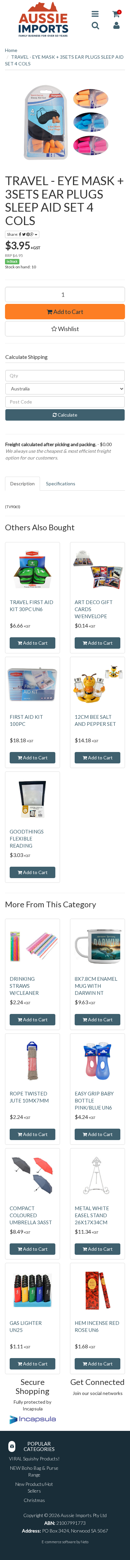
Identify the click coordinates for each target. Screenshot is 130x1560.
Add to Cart (67, 311)
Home (11, 50)
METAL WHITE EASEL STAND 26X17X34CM (92, 1215)
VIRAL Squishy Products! (34, 1458)
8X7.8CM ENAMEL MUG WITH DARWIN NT (96, 986)
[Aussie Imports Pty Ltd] (43, 19)
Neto (84, 1542)
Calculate (67, 415)
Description (22, 483)
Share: (13, 234)
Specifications (60, 483)
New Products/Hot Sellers (34, 1487)
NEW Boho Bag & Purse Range (34, 1471)
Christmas (34, 1500)
